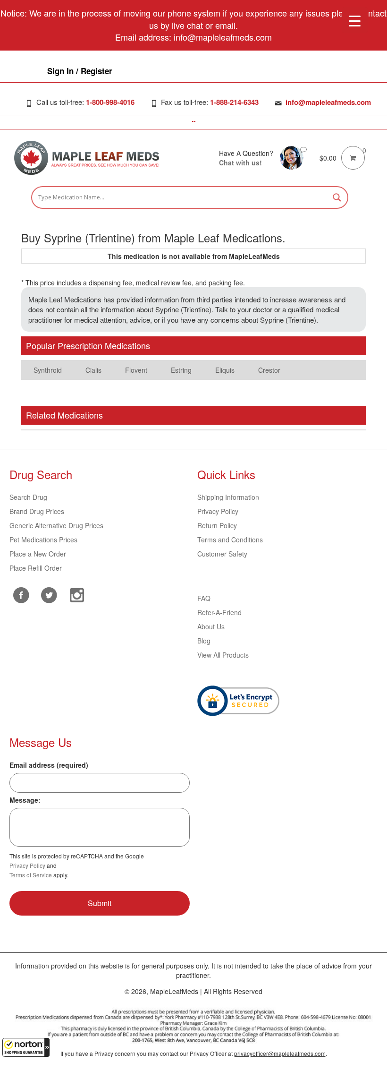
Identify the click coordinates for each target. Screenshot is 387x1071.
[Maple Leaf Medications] (291, 156)
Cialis (93, 370)
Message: (25, 800)
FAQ (203, 598)
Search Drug (28, 497)
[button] (26, 1047)
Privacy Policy (217, 511)
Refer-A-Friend (219, 612)
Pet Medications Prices (43, 539)
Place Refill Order (35, 568)
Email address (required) (48, 765)
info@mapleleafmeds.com (328, 102)
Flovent (136, 370)
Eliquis (225, 370)
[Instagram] (76, 594)
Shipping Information (228, 497)
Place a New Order (37, 553)
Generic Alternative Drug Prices (56, 525)
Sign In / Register (79, 71)
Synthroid (48, 370)
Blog (203, 640)
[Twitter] (48, 594)
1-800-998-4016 (110, 102)
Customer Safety (222, 553)
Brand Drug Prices (36, 511)
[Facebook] (21, 595)
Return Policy (217, 525)
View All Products (223, 655)
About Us (211, 626)
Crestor (269, 370)
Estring (181, 370)
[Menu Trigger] (355, 20)
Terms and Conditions (230, 539)
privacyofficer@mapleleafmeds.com (280, 1053)
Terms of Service (30, 875)
